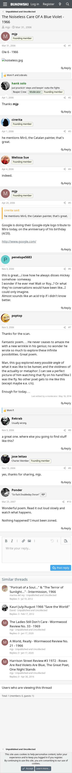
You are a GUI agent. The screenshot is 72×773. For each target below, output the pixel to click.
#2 (69, 97)
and (17, 75)
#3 (69, 131)
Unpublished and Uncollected (41, 595)
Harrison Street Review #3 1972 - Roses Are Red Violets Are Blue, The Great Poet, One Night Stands (39, 665)
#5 (69, 202)
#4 (69, 169)
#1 (69, 45)
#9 (69, 468)
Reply (67, 68)
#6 (69, 268)
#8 (69, 430)
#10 (69, 501)
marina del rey (17, 595)
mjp (7, 27)
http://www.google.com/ (19, 241)
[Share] (64, 46)
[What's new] (60, 4)
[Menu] (5, 4)
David (13, 610)
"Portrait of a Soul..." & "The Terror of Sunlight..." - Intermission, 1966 (36, 589)
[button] (6, 541)
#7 (69, 327)
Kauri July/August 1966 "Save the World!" (40, 606)
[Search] (67, 4)
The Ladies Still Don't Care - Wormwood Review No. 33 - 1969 (38, 624)
